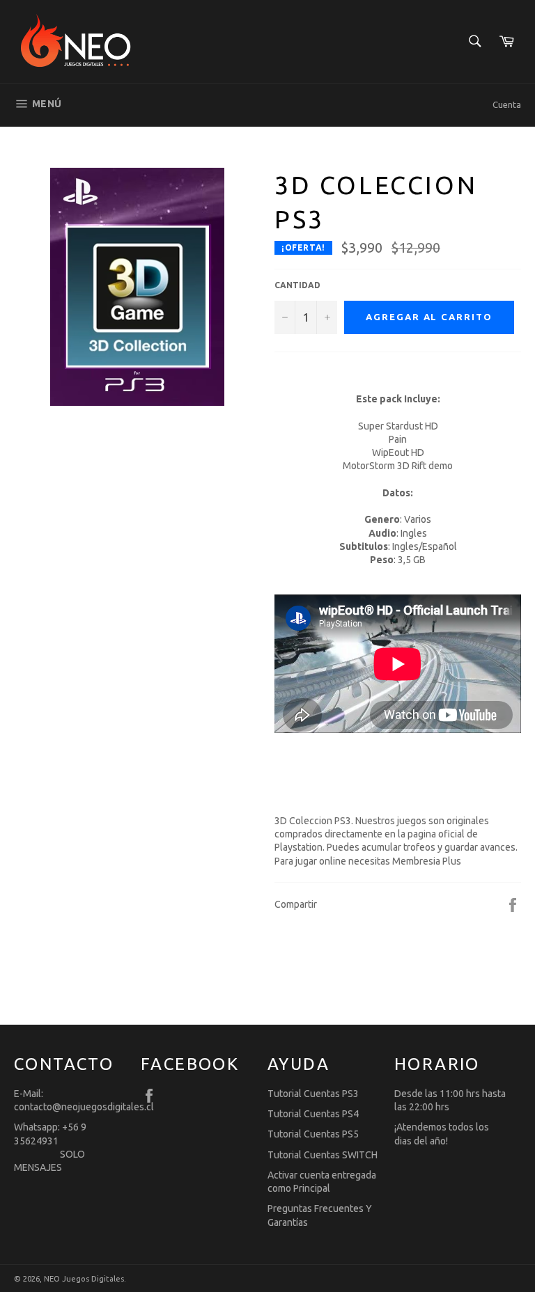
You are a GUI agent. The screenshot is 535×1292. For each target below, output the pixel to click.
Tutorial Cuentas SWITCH (323, 1154)
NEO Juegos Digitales (84, 1279)
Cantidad (297, 285)
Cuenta (507, 104)
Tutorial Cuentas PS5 (313, 1134)
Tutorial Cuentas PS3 (313, 1093)
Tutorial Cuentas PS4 (313, 1113)
